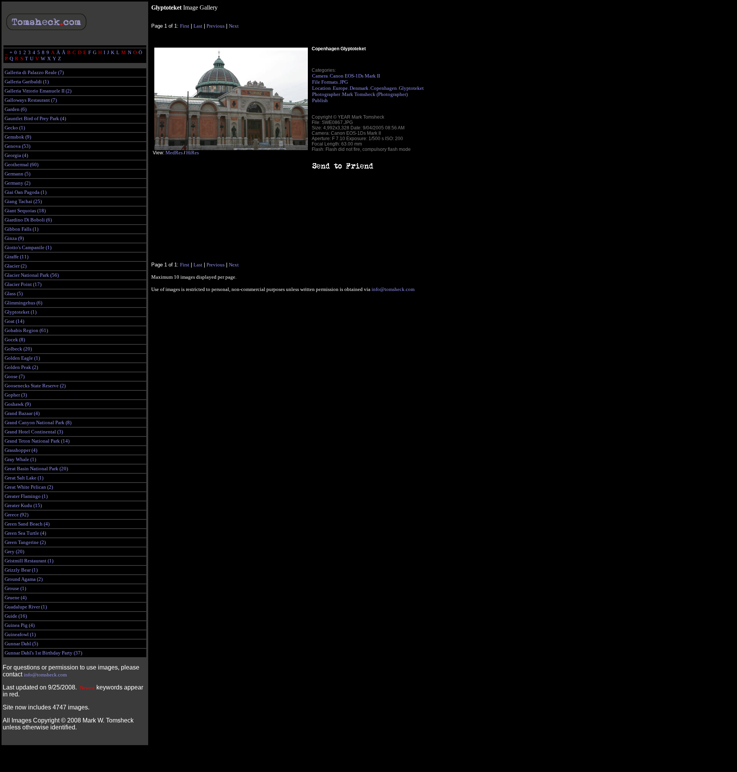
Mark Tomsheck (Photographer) (375, 94)
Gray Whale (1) (20, 459)
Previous (216, 26)
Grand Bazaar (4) (22, 413)
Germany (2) (17, 183)
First (184, 26)
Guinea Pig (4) (20, 625)
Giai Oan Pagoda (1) (25, 192)
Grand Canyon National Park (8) (38, 422)
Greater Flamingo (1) (26, 496)
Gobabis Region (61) (26, 330)
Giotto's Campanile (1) (28, 247)
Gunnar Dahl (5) (21, 643)
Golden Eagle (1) (22, 358)
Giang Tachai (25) (23, 201)
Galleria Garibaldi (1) (27, 81)
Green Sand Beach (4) (27, 524)
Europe (340, 88)
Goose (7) (15, 376)
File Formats (325, 82)
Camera (320, 76)
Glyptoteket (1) (20, 312)
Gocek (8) (15, 339)
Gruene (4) (15, 597)
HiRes (192, 152)
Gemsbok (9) (18, 137)
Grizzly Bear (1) (21, 570)
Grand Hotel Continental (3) (34, 432)
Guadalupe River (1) (26, 607)
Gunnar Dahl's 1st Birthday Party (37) (43, 653)
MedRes (174, 152)
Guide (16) (16, 616)
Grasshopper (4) (21, 450)
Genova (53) (17, 146)
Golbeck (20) (18, 349)
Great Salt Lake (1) (24, 478)
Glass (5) (14, 293)
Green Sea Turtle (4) (25, 533)
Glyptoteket (411, 88)
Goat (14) (14, 321)
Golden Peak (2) (21, 367)
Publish (320, 100)
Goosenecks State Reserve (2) (35, 385)
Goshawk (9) (18, 404)
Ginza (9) (14, 238)
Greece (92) (16, 514)
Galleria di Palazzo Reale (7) (34, 72)
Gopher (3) (16, 395)
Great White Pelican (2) (29, 487)
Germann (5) (17, 174)
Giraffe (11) (16, 257)
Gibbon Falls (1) (21, 229)
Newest (87, 688)
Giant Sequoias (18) (25, 210)
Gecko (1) (15, 128)
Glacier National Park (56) (32, 275)
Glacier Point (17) (23, 284)
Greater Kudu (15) (23, 505)
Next (234, 26)
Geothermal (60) (21, 164)
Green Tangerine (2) (25, 542)
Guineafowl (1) (20, 634)
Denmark (359, 88)
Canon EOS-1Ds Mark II (355, 76)
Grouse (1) (15, 588)
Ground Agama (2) (24, 579)
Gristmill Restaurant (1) (29, 561)
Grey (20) (14, 551)
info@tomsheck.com (45, 675)
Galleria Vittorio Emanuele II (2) (38, 91)
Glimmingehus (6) (23, 303)
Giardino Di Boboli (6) (28, 220)
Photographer (326, 94)
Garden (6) (15, 109)
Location (321, 88)
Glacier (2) (15, 266)
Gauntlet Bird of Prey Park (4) (35, 118)
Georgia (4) (16, 155)
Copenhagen (383, 88)
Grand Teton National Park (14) (37, 441)
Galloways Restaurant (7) (31, 100)
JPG (344, 82)
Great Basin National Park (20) (36, 468)
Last (197, 26)
